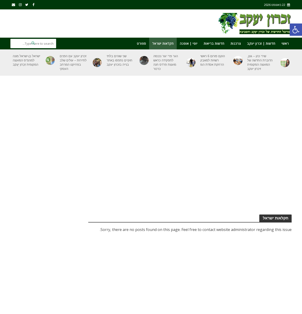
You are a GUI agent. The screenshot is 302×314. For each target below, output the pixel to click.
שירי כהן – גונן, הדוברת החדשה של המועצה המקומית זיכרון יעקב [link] (260, 62)
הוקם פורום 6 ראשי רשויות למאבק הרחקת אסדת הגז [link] (212, 60)
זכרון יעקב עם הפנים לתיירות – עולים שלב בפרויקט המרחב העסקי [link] (73, 62)
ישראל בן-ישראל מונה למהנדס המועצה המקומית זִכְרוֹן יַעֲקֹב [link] (26, 60)
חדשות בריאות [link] (214, 43)
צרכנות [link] (236, 43)
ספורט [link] (141, 43)
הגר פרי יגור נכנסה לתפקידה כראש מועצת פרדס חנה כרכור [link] (165, 62)
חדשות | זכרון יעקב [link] (261, 43)
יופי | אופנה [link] (188, 43)
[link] (296, 30)
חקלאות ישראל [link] (163, 43)
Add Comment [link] (247, 111)
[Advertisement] (96, 22)
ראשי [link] (285, 43)
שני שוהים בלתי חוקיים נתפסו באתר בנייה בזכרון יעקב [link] (119, 60)
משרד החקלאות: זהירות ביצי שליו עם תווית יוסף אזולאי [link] (235, 99)
